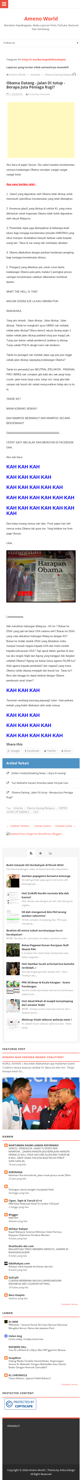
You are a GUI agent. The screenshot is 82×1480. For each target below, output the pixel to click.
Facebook (32, 751)
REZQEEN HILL (17, 1347)
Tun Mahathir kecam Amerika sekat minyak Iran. (40, 783)
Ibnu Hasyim (17, 1295)
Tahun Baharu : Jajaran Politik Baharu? (30, 1378)
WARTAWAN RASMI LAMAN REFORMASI (34, 1145)
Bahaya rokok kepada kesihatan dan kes (31, 1266)
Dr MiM (13, 1321)
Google (15, 751)
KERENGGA (15, 1172)
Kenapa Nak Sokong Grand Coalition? (33, 1057)
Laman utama (42, 826)
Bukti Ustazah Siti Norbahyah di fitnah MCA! (35, 865)
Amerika (18, 808)
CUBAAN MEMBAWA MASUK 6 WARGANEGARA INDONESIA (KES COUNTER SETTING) (35, 1282)
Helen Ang (15, 1336)
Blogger (13, 1214)
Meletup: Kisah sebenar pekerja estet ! (47, 1019)
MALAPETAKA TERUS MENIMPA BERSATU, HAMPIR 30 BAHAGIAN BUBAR (38, 1250)
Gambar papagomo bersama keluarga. (46, 876)
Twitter (51, 751)
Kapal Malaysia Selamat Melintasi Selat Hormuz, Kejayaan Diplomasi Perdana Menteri (35, 1233)
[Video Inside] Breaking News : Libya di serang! (39, 773)
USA (35, 812)
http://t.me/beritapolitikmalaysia (44, 59)
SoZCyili (14, 1277)
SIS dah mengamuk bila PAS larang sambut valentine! (44, 914)
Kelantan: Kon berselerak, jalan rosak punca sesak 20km (40, 1175)
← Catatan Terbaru (17, 826)
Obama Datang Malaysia (41, 808)
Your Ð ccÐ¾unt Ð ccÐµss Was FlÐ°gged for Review (37, 1350)
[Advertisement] (41, 130)
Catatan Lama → (65, 826)
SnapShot (15, 1358)
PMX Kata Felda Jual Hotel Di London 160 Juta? (34, 1203)
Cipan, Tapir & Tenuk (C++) (25, 1200)
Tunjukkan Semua (69, 1304)
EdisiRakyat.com (19, 1263)
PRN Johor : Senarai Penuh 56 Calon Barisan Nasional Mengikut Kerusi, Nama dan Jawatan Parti (38, 1326)
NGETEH (13, 1217)
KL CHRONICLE (18, 1375)
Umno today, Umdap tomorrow (26, 1339)
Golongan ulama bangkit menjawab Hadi (31, 1189)
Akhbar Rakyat (18, 1229)
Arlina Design (67, 1470)
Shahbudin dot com (21, 1246)
